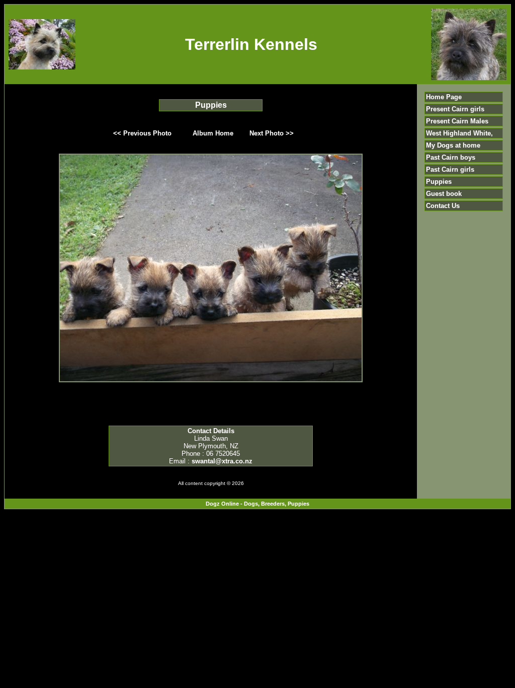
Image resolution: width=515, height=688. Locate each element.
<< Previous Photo (142, 133)
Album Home (213, 133)
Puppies (439, 181)
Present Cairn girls (455, 109)
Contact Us (443, 206)
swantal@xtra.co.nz (222, 461)
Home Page (444, 97)
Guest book (444, 193)
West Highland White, (459, 133)
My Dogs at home (453, 145)
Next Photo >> (271, 133)
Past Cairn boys (450, 157)
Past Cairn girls (450, 169)
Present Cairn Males (457, 121)
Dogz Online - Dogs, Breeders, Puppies (257, 504)
